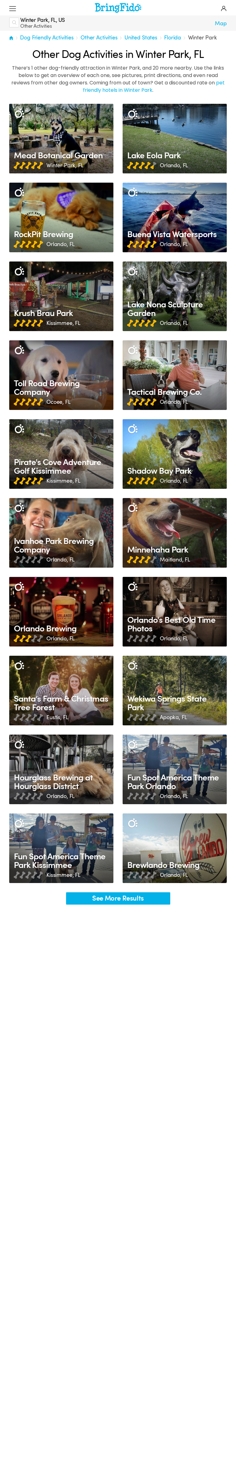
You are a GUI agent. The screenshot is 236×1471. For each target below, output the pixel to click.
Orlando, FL (174, 165)
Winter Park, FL (65, 165)
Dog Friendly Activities (46, 37)
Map (221, 23)
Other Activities (99, 37)
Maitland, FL (175, 559)
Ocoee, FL (58, 402)
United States (140, 37)
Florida (172, 37)
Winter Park (202, 37)
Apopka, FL (173, 717)
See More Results (118, 898)
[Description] (19, 113)
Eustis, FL (57, 717)
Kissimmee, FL (63, 323)
